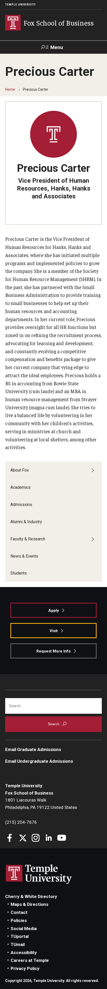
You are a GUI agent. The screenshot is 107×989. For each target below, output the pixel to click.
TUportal (20, 936)
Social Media (24, 928)
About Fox (19, 470)
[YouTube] (61, 838)
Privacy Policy (25, 968)
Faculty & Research (27, 538)
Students (18, 573)
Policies (19, 920)
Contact (19, 912)
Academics (20, 487)
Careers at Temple (30, 960)
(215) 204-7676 (21, 822)
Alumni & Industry (26, 521)
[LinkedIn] (48, 838)
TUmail (18, 944)
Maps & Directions (29, 904)
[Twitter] (22, 838)
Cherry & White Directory (31, 896)
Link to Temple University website (39, 874)
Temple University (20, 4)
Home (10, 89)
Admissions (21, 504)
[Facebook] (9, 838)
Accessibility (24, 952)
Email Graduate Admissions (33, 749)
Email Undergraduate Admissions (39, 761)
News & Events (24, 556)
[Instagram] (35, 838)
